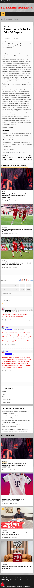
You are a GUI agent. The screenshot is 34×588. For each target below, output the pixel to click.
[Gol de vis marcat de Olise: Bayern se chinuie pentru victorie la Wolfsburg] (17, 248)
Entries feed (5, 397)
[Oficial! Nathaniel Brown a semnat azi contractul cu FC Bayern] (17, 518)
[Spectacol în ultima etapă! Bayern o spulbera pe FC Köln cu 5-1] (17, 214)
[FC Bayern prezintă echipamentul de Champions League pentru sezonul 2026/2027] (17, 179)
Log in (3, 394)
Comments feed (6, 399)
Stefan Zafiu (15, 38)
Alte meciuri (17, 582)
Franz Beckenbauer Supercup (25, 580)
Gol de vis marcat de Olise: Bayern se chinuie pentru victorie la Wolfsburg (16, 263)
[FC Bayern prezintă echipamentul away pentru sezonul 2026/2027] (17, 484)
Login (31, 280)
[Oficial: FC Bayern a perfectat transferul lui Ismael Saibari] (17, 551)
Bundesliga (6, 26)
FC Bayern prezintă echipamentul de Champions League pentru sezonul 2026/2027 (14, 195)
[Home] (3, 14)
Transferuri (4, 530)
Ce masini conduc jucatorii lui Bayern (7, 157)
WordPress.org (6, 402)
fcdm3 (7, 327)
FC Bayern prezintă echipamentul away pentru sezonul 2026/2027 (15, 500)
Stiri (3, 497)
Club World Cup (5, 580)
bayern (7, 152)
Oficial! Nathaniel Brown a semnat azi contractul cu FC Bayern (14, 533)
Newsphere (19, 586)
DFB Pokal (13, 580)
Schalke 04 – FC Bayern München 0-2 (25, 157)
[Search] (32, 13)
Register (4, 391)
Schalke (23, 152)
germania (18, 152)
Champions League (25, 578)
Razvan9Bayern (13, 200)
